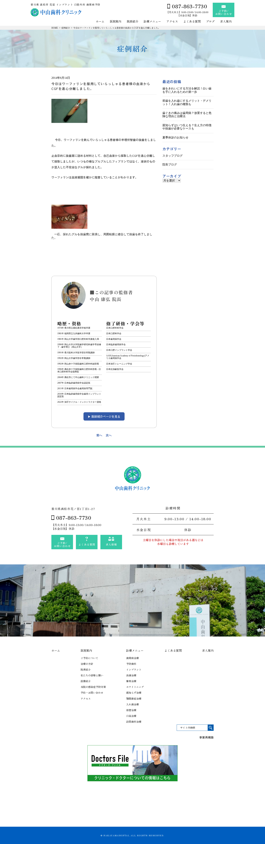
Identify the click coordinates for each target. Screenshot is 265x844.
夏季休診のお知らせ (175, 137)
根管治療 (131, 710)
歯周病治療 (132, 658)
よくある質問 (192, 21)
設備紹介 (86, 681)
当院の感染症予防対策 (93, 687)
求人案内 (226, 21)
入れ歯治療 (132, 704)
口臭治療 (131, 716)
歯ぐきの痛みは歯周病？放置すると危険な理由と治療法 (186, 114)
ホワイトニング (135, 687)
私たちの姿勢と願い (92, 675)
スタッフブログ (172, 155)
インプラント (133, 669)
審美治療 (131, 681)
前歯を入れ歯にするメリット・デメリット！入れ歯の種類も (186, 102)
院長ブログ (169, 164)
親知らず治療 (133, 692)
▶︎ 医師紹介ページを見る (104, 416)
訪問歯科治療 (133, 721)
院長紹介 (132, 21)
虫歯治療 (131, 675)
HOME (54, 27)
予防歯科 (131, 664)
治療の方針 (87, 664)
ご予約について (89, 658)
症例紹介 (65, 27)
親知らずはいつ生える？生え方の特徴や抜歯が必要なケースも (186, 127)
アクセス (172, 21)
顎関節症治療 (133, 698)
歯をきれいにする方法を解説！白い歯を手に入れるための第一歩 (186, 90)
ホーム (100, 21)
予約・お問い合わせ (92, 692)
